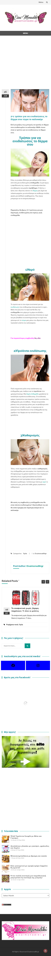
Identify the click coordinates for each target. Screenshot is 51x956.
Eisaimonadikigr (41, 553)
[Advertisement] (25, 64)
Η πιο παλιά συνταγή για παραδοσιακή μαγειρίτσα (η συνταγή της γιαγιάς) (28, 877)
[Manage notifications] (45, 951)
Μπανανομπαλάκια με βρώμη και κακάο (29, 856)
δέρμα (35, 191)
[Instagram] (38, 665)
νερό (44, 482)
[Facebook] (13, 665)
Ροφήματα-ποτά (12, 625)
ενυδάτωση (15, 307)
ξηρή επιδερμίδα (33, 394)
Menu (41, 2)
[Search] (27, 645)
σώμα (24, 320)
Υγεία (25, 553)
